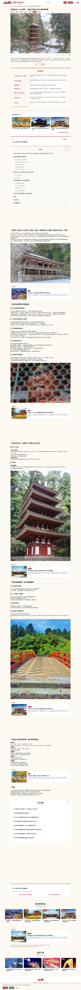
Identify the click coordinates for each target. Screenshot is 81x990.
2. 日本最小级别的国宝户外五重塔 (21, 162)
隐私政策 (40, 982)
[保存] (60, 55)
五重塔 (37, 239)
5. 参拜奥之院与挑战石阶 (20, 169)
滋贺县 (17, 11)
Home (70, 2)
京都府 (21, 11)
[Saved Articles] (75, 2)
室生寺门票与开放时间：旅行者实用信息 (23, 193)
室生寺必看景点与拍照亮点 (20, 156)
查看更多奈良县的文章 (64, 132)
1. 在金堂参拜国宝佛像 (19, 183)
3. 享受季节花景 (18, 188)
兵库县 (30, 11)
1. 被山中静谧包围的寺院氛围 (21, 159)
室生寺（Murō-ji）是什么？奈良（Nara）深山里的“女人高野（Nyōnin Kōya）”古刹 (33, 153)
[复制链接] (66, 55)
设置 (17, 987)
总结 (15, 196)
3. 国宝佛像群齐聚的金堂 (20, 164)
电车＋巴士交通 (18, 175)
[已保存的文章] (57, 55)
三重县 (12, 11)
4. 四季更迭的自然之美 (19, 166)
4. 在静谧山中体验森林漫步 (20, 190)
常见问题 (16, 199)
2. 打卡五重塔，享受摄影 (20, 185)
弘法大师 (24, 357)
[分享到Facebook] (69, 55)
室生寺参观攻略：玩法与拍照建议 (21, 180)
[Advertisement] (40, 218)
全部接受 (5, 987)
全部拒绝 (11, 987)
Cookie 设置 (45, 982)
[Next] (77, 917)
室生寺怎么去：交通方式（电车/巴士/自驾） (24, 172)
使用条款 (35, 982)
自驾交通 (17, 177)
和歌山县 (39, 11)
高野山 (15, 234)
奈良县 (15, 6)
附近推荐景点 (17, 203)
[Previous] (3, 917)
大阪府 (26, 11)
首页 (11, 6)
